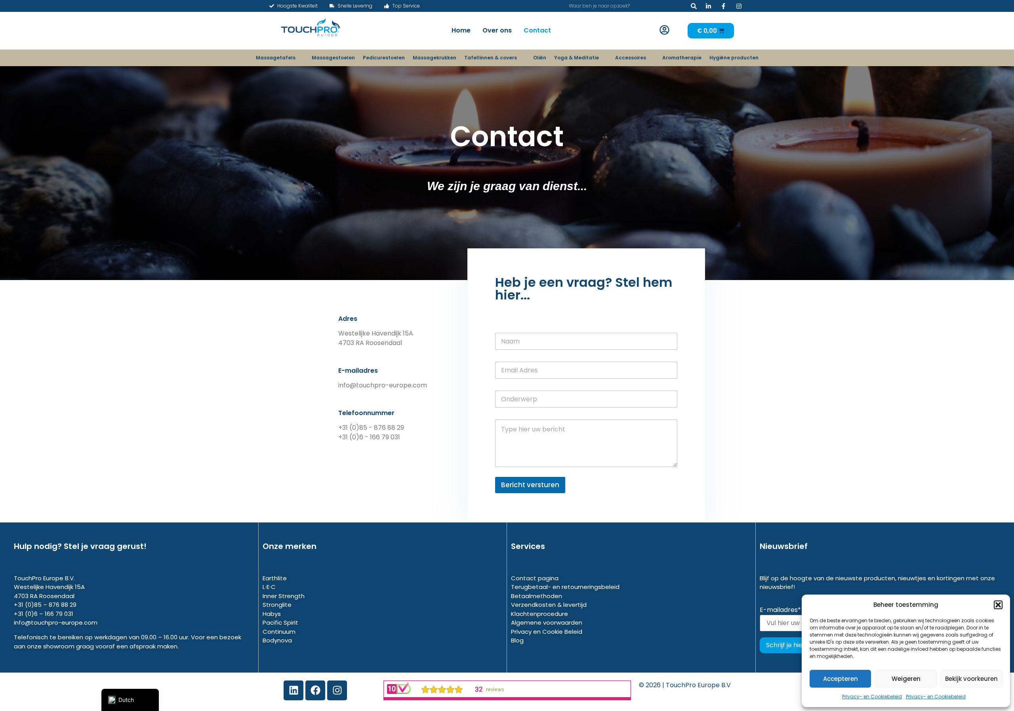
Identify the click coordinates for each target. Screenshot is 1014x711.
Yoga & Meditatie (576, 57)
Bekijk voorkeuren (971, 679)
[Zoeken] (694, 6)
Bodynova (277, 640)
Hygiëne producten (734, 57)
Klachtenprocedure (539, 614)
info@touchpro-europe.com (55, 622)
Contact (537, 30)
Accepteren (840, 679)
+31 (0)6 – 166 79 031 (43, 614)
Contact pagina (534, 578)
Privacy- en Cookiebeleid (872, 696)
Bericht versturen (530, 485)
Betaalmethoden (536, 596)
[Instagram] (337, 690)
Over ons (497, 30)
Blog (517, 640)
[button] (998, 605)
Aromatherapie (681, 57)
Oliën (539, 57)
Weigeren (906, 679)
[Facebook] (315, 690)
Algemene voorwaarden (546, 622)
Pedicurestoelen (384, 57)
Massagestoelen (333, 57)
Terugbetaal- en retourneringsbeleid (565, 587)
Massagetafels (275, 57)
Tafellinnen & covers (490, 57)
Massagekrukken (434, 57)
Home (461, 30)
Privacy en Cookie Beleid (546, 631)
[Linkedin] (293, 690)
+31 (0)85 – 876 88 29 (45, 604)
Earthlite (275, 578)
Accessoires (630, 57)
